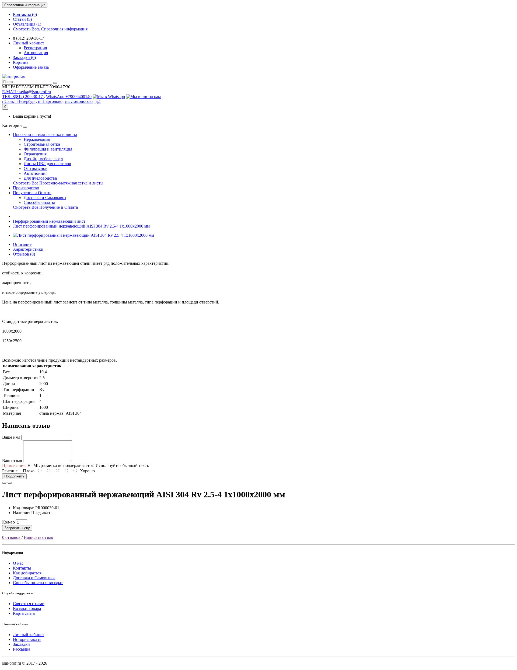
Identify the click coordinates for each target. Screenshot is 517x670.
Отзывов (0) (24, 254)
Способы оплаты (39, 202)
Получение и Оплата (32, 192)
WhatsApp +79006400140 (69, 96)
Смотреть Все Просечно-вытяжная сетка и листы (58, 183)
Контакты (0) (25, 14)
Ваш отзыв (12, 460)
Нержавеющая (37, 139)
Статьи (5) (22, 19)
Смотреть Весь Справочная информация (50, 29)
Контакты (22, 568)
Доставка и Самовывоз (45, 197)
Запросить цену (17, 528)
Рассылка (21, 649)
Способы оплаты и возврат (38, 582)
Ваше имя (11, 437)
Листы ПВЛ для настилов (47, 163)
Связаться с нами (28, 603)
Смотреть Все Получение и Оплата (45, 207)
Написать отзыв (38, 537)
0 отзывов (11, 537)
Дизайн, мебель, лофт (43, 158)
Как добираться (27, 573)
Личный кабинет (28, 634)
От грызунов (35, 168)
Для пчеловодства (40, 178)
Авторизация (36, 52)
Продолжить (14, 476)
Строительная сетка (42, 144)
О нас (18, 563)
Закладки (21, 644)
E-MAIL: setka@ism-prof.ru (26, 91)
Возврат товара (27, 608)
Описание (22, 244)
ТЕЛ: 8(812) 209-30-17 (23, 96)
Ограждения (35, 154)
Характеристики (28, 249)
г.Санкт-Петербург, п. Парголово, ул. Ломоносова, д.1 (51, 101)
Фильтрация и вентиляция (48, 149)
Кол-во (8, 522)
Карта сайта (24, 613)
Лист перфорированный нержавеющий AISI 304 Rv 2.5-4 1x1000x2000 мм (81, 226)
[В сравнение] (10, 483)
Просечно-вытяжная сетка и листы (45, 134)
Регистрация (35, 48)
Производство (26, 188)
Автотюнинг (35, 173)
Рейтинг (10, 471)
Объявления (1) (27, 24)
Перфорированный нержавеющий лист (49, 221)
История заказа (27, 639)
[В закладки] (4, 483)
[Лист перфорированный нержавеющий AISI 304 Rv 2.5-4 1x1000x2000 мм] (83, 235)
